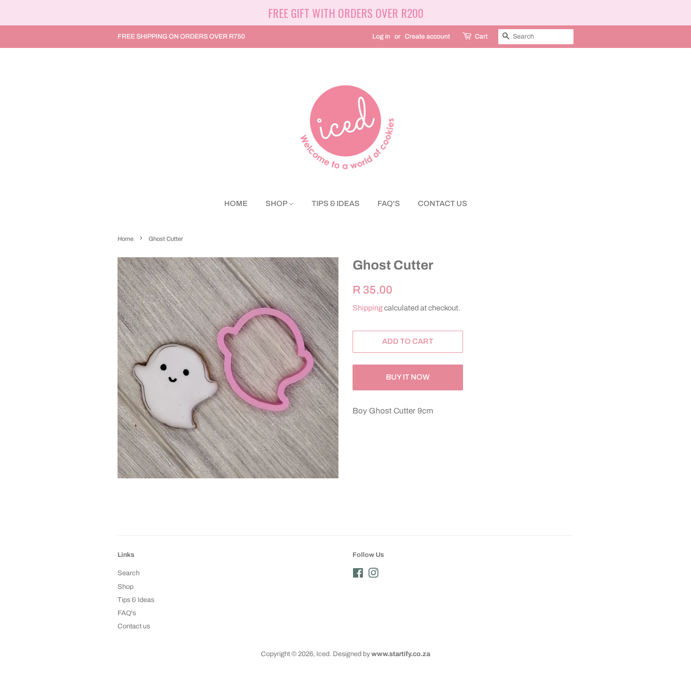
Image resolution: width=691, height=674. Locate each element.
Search (129, 573)
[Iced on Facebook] (358, 575)
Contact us (442, 203)
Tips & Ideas (336, 203)
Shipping (368, 308)
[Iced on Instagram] (373, 575)
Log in (381, 36)
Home (236, 203)
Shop (277, 203)
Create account (427, 36)
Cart (481, 36)
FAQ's (388, 203)
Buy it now (408, 377)
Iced (323, 654)
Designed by (381, 654)
